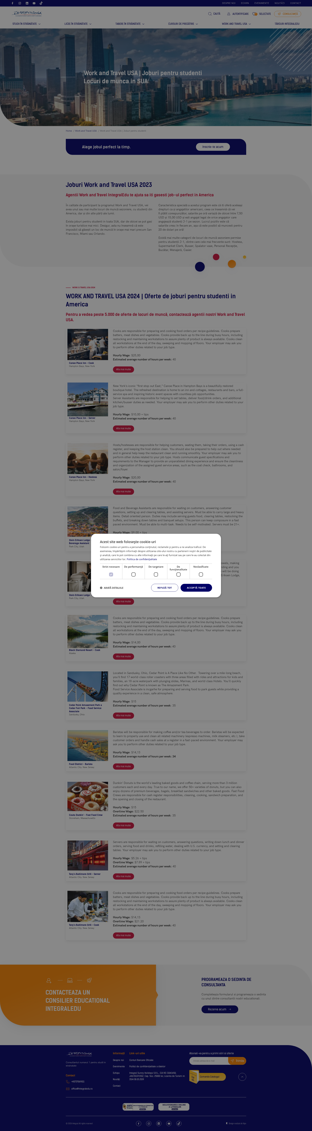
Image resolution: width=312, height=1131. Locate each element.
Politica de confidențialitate (142, 559)
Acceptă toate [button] (196, 587)
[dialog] (156, 565)
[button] (111, 588)
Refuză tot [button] (164, 587)
